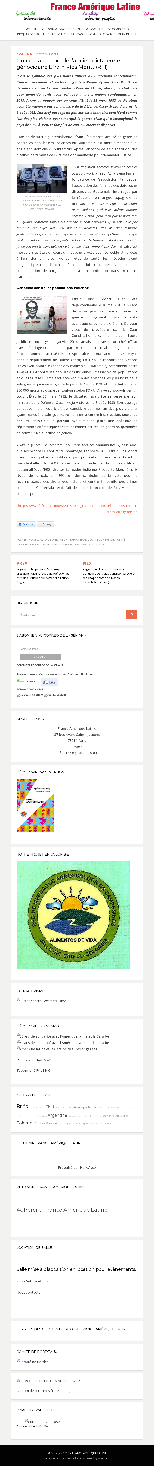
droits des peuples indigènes (51, 544)
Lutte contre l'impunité (107, 539)
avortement (104, 1123)
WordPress (103, 1458)
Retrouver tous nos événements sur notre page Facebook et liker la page (55, 674)
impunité (97, 544)
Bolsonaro (53, 1123)
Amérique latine (84, 1107)
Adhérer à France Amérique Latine (62, 1210)
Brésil (24, 1106)
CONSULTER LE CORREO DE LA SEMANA (40, 665)
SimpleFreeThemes (72, 1458)
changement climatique (75, 1123)
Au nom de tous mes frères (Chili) (43, 1390)
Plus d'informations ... (34, 1281)
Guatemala (82, 544)
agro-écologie (88, 1116)
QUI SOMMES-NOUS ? (56, 29)
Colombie (26, 1123)
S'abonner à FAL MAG (34, 1070)
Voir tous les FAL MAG (34, 1060)
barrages (93, 1123)
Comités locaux (100, 34)
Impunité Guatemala (73, 539)
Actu (34, 539)
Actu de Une (48, 539)
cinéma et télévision (37, 1116)
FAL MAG (77, 34)
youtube (61, 694)
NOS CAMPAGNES (117, 29)
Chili (49, 1107)
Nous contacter (29, 1292)
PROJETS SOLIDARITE (31, 34)
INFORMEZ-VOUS (88, 29)
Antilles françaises (63, 1107)
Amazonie (122, 1115)
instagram (37, 694)
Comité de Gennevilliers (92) (57, 1381)
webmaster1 (49, 54)
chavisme (21, 1116)
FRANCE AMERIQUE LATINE (89, 1453)
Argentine (57, 1115)
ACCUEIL (31, 29)
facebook (29, 681)
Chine (99, 1116)
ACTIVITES (59, 34)
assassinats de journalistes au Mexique (115, 1107)
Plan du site (127, 34)
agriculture (109, 1115)
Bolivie (41, 1123)
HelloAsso (88, 1167)
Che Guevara (38, 1107)
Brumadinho (74, 1116)
